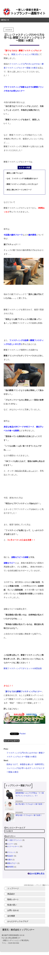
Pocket (22, 734)
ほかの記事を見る (37, 874)
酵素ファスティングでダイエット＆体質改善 (23, 668)
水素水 (9, 860)
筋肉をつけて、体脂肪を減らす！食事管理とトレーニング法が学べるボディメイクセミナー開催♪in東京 (26, 768)
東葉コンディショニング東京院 (24, 54)
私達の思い (12, 905)
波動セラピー (12, 863)
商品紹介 (10, 856)
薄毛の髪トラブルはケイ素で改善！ (28, 815)
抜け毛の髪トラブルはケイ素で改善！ (29, 804)
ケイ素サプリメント (14, 840)
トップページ (13, 888)
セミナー (10, 844)
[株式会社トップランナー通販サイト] (24, 10)
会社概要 (11, 916)
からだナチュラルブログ (17, 921)
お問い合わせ (13, 910)
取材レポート (13, 899)
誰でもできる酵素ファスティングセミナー (24, 691)
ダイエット (11, 852)
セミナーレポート (11, 741)
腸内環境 (10, 867)
